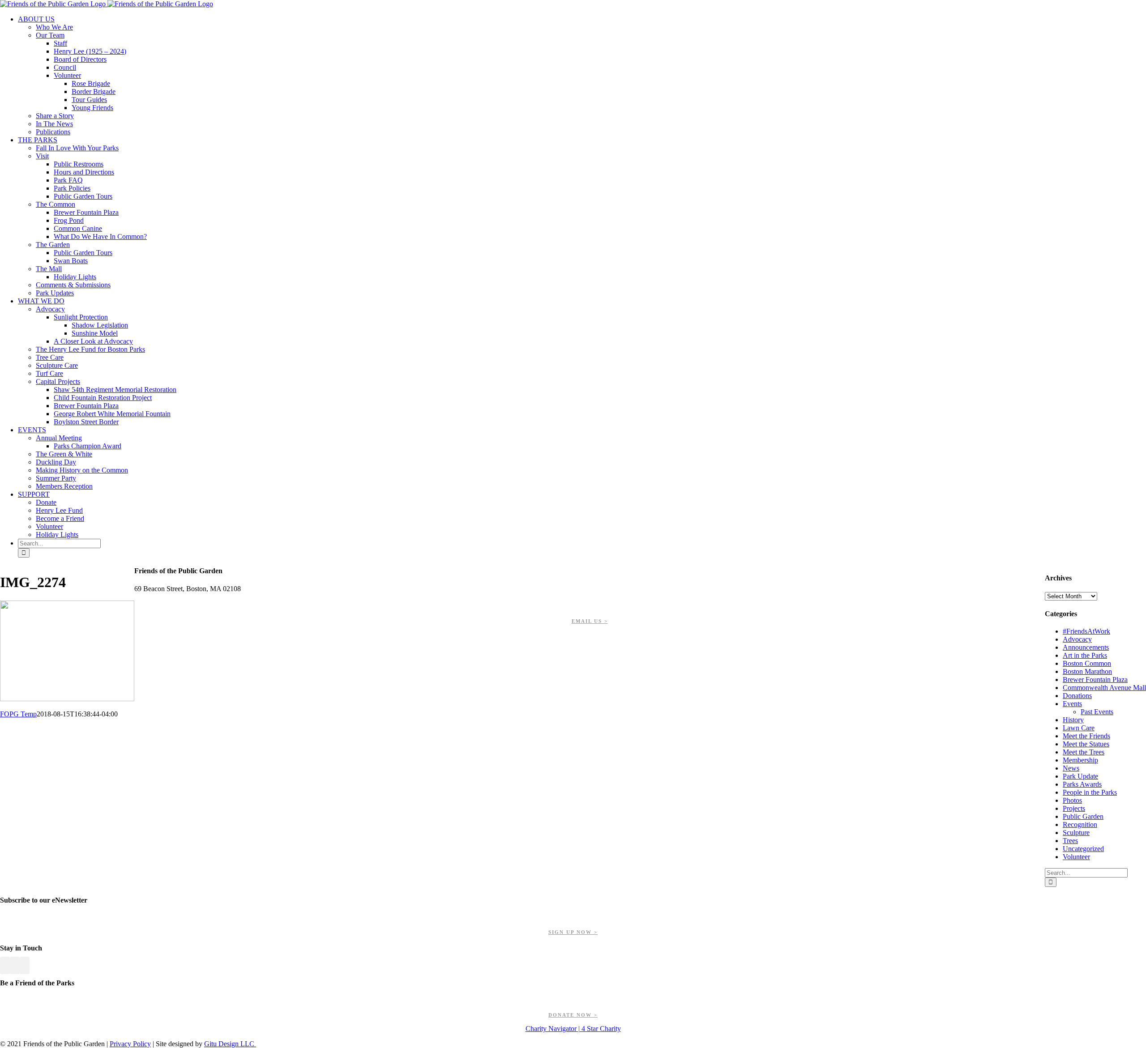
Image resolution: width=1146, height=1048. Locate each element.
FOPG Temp (18, 714)
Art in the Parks (1085, 655)
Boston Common (1087, 663)
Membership (1080, 760)
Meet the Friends (1086, 736)
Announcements (1086, 647)
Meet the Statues (1086, 744)
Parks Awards (1082, 784)
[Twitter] (15, 965)
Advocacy (1077, 639)
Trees (1070, 840)
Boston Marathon (1087, 671)
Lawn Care (1079, 728)
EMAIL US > (590, 621)
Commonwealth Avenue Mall (1104, 687)
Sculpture (1076, 832)
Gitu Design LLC (230, 1044)
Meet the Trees (1083, 752)
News (1071, 768)
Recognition (1080, 824)
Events (1072, 703)
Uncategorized (1083, 848)
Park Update (1080, 776)
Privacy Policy (130, 1044)
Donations (1077, 695)
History (1073, 720)
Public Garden (1083, 816)
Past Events (1097, 712)
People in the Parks (1090, 792)
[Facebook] (5, 965)
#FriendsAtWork (1086, 631)
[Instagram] (25, 965)
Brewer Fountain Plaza (1095, 679)
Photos (1072, 800)
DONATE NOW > (573, 1015)
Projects (1074, 808)
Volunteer (1076, 857)
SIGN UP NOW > (573, 932)
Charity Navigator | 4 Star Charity (573, 1028)
